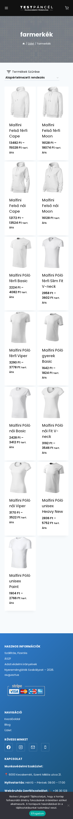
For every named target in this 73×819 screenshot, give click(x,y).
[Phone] (45, 747)
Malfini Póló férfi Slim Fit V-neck (52, 281)
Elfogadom (37, 813)
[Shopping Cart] (67, 8)
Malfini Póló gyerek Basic (52, 356)
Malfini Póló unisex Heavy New (52, 506)
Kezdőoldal (12, 719)
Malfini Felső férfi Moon (51, 130)
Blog (7, 725)
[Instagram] (21, 747)
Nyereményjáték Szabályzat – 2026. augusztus (29, 672)
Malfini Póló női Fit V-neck (52, 431)
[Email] (33, 747)
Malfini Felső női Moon (50, 205)
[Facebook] (8, 747)
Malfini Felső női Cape (17, 205)
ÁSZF (7, 658)
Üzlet (8, 730)
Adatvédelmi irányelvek (20, 664)
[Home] (23, 44)
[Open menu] (6, 8)
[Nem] (68, 805)
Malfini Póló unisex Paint (19, 581)
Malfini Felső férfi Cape (18, 130)
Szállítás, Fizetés (15, 653)
